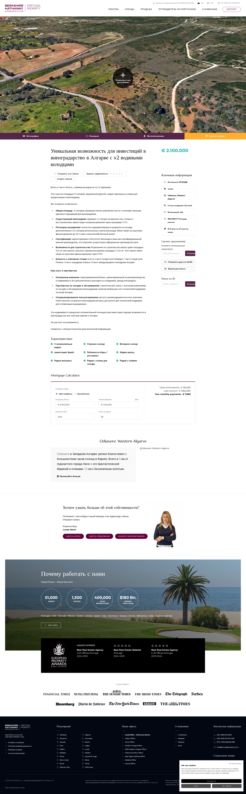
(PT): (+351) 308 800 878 (226, 742)
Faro (61, 746)
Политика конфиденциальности (20, 746)
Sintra (62, 764)
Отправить (191, 253)
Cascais (62, 742)
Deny (196, 786)
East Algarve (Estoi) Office (135, 756)
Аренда (129, 9)
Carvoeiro (89, 738)
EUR (210, 3)
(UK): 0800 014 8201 (224, 735)
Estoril (87, 742)
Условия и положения (16, 742)
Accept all (211, 781)
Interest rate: (61, 412)
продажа (146, 9)
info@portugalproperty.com (228, 747)
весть (180, 746)
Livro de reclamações (16, 753)
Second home (83, 394)
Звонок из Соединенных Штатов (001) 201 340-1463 (175, 3)
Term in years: (105, 412)
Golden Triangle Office (133, 746)
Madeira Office (130, 760)
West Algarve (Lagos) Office (135, 749)
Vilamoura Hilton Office (134, 753)
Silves (87, 760)
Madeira (63, 753)
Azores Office (130, 764)
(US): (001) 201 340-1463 (225, 738)
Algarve (88, 735)
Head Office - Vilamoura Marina (137, 735)
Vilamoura (89, 767)
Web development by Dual (15, 788)
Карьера (181, 742)
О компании (209, 9)
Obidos (87, 753)
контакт (232, 9)
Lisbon (62, 749)
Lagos (87, 746)
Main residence (65, 394)
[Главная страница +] (23, 8)
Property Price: (62, 399)
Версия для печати (176, 269)
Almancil (63, 738)
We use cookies (188, 765)
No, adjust (226, 786)
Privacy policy (235, 763)
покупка (113, 9)
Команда (181, 738)
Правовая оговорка (15, 750)
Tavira (87, 764)
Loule (87, 749)
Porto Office (130, 742)
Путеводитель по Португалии (177, 9)
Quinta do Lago (91, 756)
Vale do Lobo (65, 767)
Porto (62, 756)
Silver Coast (64, 760)
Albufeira (63, 735)
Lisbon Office (130, 738)
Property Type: (62, 389)
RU (202, 3)
